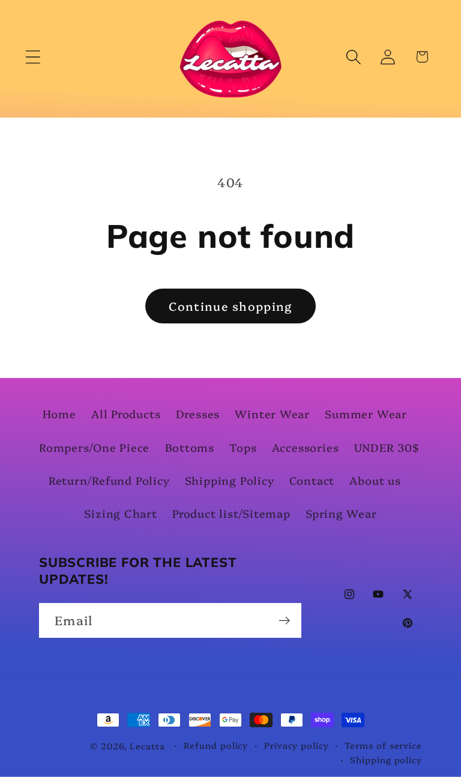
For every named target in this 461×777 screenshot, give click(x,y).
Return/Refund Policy (109, 480)
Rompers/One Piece (94, 447)
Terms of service (383, 745)
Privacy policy (296, 745)
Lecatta (147, 746)
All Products (125, 413)
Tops (242, 447)
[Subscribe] (284, 620)
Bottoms (189, 447)
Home (59, 413)
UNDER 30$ (387, 447)
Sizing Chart (120, 513)
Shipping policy (386, 760)
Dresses (198, 413)
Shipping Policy (229, 480)
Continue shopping (230, 306)
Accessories (305, 447)
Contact (311, 480)
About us (374, 480)
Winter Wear (272, 413)
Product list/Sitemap (231, 513)
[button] (33, 57)
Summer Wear (366, 413)
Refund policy (216, 745)
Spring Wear (341, 513)
